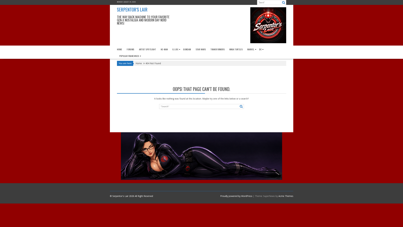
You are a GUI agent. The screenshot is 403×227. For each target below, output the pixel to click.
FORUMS (130, 49)
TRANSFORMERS (217, 49)
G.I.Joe (175, 49)
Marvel (250, 49)
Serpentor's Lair (132, 9)
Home (119, 49)
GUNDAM (187, 49)
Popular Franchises (129, 56)
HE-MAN (164, 49)
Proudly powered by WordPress (236, 196)
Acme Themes (285, 196)
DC (260, 49)
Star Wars (201, 49)
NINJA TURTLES (236, 49)
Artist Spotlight (147, 49)
